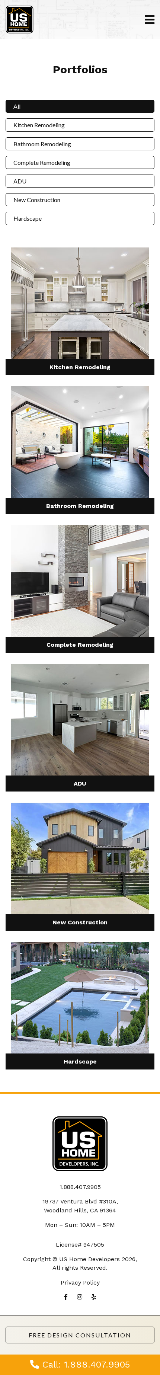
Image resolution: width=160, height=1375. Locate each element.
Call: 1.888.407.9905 (84, 1364)
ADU (19, 181)
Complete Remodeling (41, 162)
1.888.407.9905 (80, 1186)
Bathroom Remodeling (42, 143)
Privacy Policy (80, 1282)
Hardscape (27, 218)
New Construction (36, 199)
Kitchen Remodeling (39, 124)
